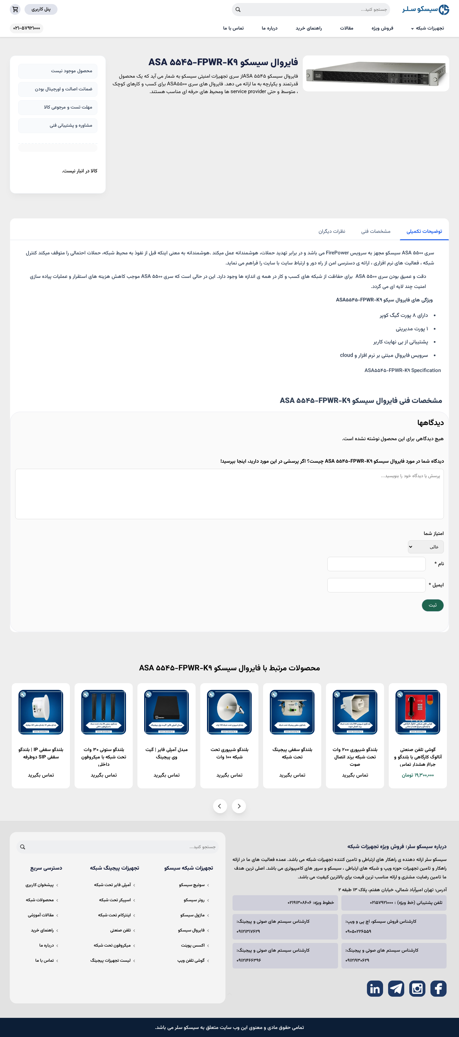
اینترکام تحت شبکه (114, 915)
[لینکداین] (375, 989)
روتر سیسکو (194, 900)
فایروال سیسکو (191, 930)
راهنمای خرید (309, 28)
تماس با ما (233, 28)
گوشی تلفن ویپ (191, 960)
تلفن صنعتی (120, 930)
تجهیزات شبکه (430, 28)
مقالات (346, 28)
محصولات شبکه (40, 900)
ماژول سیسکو (192, 915)
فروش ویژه (382, 28)
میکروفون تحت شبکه (112, 945)
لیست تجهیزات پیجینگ (110, 960)
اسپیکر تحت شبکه (115, 900)
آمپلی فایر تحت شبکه (112, 885)
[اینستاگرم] (417, 989)
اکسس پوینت (193, 945)
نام (439, 564)
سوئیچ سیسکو (192, 885)
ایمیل (436, 585)
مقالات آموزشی (41, 915)
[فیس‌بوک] (438, 989)
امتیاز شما (434, 534)
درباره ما (270, 28)
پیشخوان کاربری (40, 885)
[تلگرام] (396, 989)
